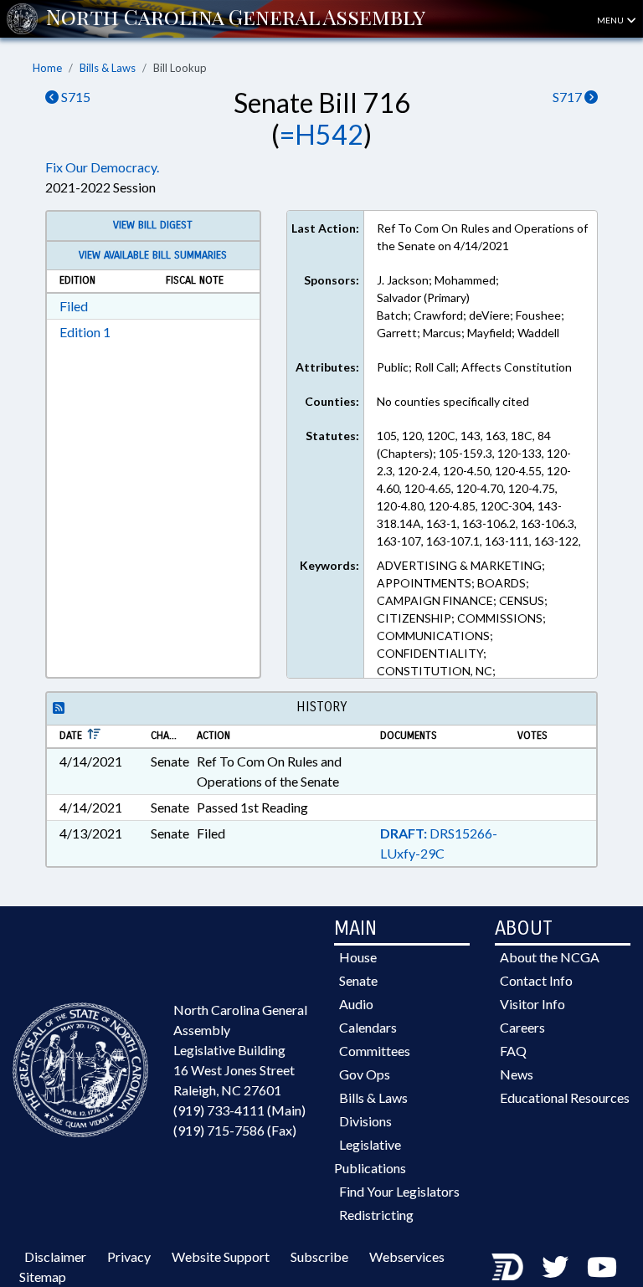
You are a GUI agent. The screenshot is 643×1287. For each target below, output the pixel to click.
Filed (73, 306)
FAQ (513, 1051)
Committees (374, 1051)
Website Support (221, 1256)
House (358, 957)
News (516, 1074)
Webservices (407, 1256)
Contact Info (536, 980)
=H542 (321, 134)
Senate (358, 980)
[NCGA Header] (235, 18)
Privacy (129, 1256)
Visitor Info (532, 1004)
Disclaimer (55, 1256)
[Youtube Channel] (602, 1266)
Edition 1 (85, 332)
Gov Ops (364, 1074)
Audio (356, 1004)
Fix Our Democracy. (102, 167)
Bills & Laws (108, 67)
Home (47, 67)
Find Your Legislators (399, 1191)
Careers (522, 1027)
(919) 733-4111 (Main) (239, 1110)
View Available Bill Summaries (153, 255)
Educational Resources (565, 1097)
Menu (611, 20)
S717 (568, 97)
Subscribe (319, 1256)
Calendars (368, 1027)
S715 (74, 97)
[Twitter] (555, 1266)
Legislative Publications (370, 1156)
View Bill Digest (153, 225)
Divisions (365, 1121)
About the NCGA (549, 957)
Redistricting (376, 1215)
